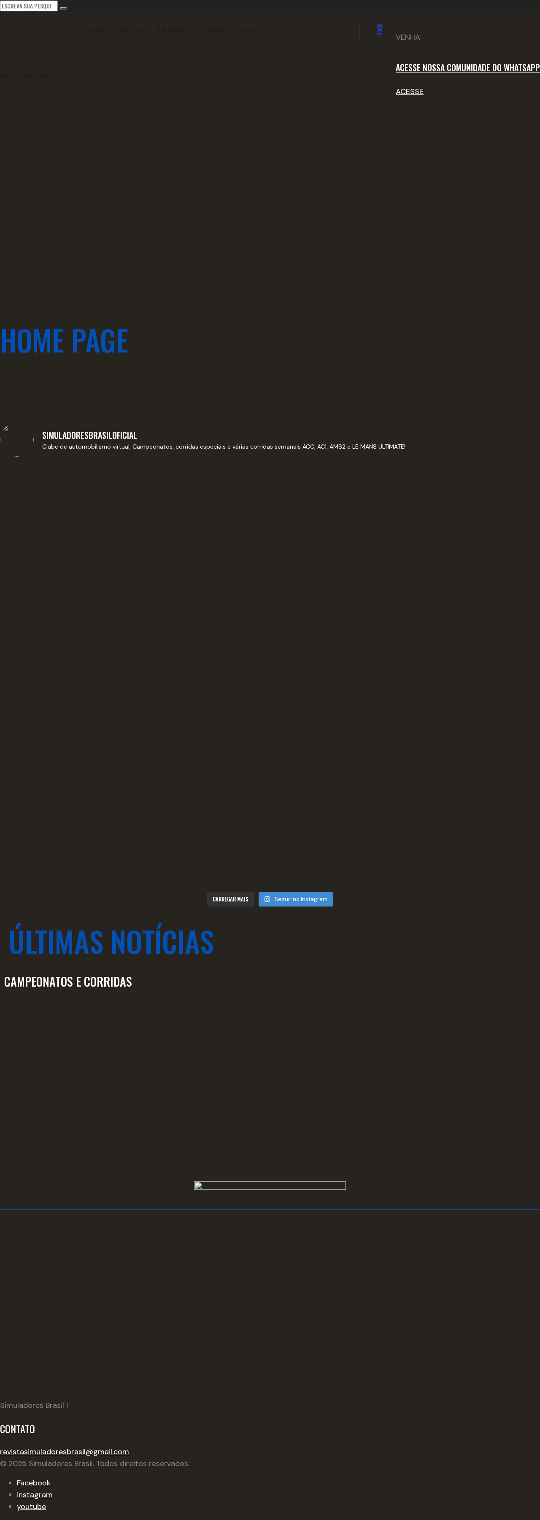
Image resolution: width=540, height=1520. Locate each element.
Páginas (96, 29)
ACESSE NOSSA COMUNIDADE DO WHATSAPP (468, 67)
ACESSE (410, 91)
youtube (31, 1506)
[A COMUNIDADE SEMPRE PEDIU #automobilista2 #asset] (338, 843)
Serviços (131, 29)
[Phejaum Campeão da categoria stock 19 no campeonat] (338, 484)
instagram (35, 1495)
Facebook (34, 1483)
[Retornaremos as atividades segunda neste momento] (66, 571)
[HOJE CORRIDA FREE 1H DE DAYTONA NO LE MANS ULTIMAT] (202, 583)
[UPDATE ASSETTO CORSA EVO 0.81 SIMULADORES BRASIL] (202, 721)
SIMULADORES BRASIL (24, 74)
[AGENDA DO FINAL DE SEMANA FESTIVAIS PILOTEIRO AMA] (66, 646)
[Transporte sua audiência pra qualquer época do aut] (338, 751)
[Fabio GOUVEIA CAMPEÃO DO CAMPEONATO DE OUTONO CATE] (66, 849)
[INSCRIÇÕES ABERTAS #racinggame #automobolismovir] (202, 837)
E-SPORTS (213, 29)
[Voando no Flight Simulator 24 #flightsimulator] (338, 565)
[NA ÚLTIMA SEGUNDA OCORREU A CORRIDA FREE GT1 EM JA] (202, 652)
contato (249, 29)
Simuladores (172, 29)
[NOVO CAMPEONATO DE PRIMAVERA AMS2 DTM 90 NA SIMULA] (66, 508)
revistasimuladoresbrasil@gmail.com (64, 1452)
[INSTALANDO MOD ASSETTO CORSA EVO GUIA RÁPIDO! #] (66, 721)
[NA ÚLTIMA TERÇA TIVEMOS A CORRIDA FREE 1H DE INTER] (338, 652)
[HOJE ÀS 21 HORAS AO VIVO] (202, 473)
